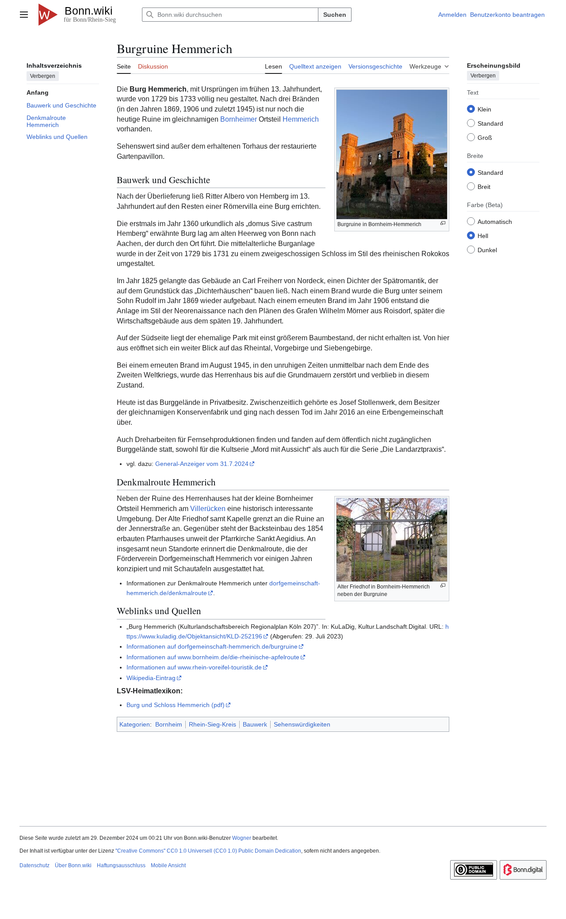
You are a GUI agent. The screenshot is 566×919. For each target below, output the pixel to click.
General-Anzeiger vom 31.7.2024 (202, 463)
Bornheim (168, 724)
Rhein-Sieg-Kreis (212, 724)
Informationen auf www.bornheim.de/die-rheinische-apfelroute (212, 657)
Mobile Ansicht (168, 865)
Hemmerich (301, 119)
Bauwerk (255, 724)
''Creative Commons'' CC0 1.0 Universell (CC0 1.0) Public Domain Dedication (208, 851)
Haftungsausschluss (121, 865)
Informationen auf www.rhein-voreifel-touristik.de (194, 667)
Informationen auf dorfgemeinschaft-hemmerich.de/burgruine (212, 646)
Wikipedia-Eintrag (151, 677)
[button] (24, 15)
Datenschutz (34, 865)
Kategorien (134, 724)
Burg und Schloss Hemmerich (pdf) (175, 704)
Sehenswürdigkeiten (302, 724)
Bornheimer (238, 119)
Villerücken (208, 508)
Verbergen (42, 76)
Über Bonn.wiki (73, 865)
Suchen (334, 14)
